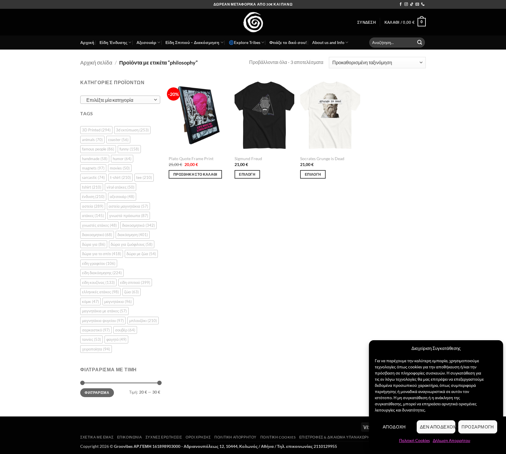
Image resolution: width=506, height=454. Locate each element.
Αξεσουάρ (146, 42)
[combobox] (120, 100)
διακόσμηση (132, 234)
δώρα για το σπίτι (101, 253)
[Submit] (420, 43)
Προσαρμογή (477, 426)
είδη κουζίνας (98, 282)
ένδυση (93, 196)
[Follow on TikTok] (411, 4)
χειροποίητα (96, 349)
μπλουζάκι (143, 320)
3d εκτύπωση (132, 130)
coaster (118, 139)
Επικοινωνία (129, 437)
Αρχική (87, 42)
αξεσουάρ (122, 196)
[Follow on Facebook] (400, 4)
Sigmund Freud (248, 158)
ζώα (131, 291)
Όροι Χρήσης (198, 437)
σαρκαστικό (96, 330)
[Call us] (423, 4)
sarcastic (93, 177)
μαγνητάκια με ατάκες (104, 311)
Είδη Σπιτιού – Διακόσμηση (192, 42)
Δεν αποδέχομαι (438, 426)
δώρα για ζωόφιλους (132, 244)
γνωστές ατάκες (99, 225)
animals (92, 139)
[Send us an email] (417, 4)
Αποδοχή (394, 426)
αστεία (92, 206)
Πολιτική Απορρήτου (235, 437)
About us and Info (328, 42)
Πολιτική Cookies (414, 440)
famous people (98, 149)
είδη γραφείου (98, 263)
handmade (94, 158)
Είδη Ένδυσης (113, 42)
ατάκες (93, 215)
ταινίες (91, 339)
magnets (93, 168)
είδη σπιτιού (135, 282)
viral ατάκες (120, 187)
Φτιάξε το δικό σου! (288, 42)
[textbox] (118, 100)
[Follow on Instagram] (406, 4)
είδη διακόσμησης (102, 272)
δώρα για (93, 244)
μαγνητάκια (118, 301)
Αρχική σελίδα (96, 62)
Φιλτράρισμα (97, 392)
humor (122, 158)
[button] (366, 22)
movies (120, 168)
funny (129, 149)
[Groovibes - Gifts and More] (253, 22)
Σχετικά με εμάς (96, 437)
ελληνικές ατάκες (100, 291)
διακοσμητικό (97, 234)
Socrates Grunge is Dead (322, 158)
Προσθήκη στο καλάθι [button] (195, 174)
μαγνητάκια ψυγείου (103, 320)
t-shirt (120, 177)
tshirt (91, 187)
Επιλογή (247, 174)
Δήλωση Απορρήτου (451, 440)
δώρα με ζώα (141, 253)
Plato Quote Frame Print (191, 158)
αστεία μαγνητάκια (128, 206)
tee (144, 177)
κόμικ (90, 301)
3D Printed (96, 130)
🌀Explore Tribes (244, 42)
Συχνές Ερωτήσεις (164, 437)
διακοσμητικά (138, 225)
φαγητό (116, 339)
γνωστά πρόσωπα (128, 215)
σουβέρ (125, 330)
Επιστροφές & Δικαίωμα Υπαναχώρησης (338, 437)
